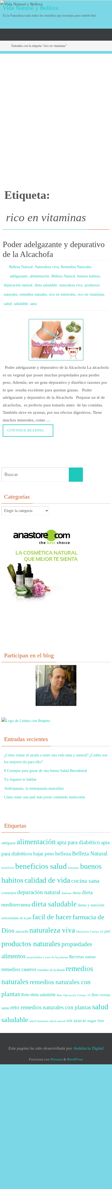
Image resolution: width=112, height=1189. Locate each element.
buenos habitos (88, 274)
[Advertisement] (56, 110)
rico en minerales (62, 290)
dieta (77, 886)
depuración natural (18, 282)
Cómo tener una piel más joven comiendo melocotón (44, 791)
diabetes (66, 886)
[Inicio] (3, 46)
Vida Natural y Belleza (30, 7)
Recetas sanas (82, 950)
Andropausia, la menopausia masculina (34, 782)
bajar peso (43, 847)
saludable (21, 298)
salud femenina (38, 1014)
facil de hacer (51, 911)
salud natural (57, 1014)
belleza (63, 847)
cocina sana (85, 874)
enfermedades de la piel (16, 912)
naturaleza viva (70, 282)
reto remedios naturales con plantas (50, 1001)
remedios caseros (18, 963)
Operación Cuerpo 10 (89, 925)
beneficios (7, 861)
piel (107, 925)
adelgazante (18, 274)
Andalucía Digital (88, 1042)
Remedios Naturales (76, 266)
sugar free (95, 1014)
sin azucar (76, 1014)
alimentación (39, 274)
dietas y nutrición (91, 899)
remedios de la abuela (51, 964)
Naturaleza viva (47, 266)
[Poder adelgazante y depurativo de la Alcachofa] (56, 333)
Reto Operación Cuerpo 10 (74, 988)
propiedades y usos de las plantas (47, 951)
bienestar (73, 861)
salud (8, 298)
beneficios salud (41, 859)
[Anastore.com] (42, 598)
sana (33, 298)
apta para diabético (78, 836)
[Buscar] (76, 468)
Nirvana (56, 1053)
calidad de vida (47, 874)
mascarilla (21, 925)
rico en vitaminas (90, 290)
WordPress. (75, 1053)
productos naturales (30, 937)
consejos (8, 886)
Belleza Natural (21, 266)
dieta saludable (46, 282)
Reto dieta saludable (38, 988)
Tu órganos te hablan (20, 773)
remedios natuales (33, 290)
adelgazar (8, 837)
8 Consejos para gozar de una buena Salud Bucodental (45, 764)
